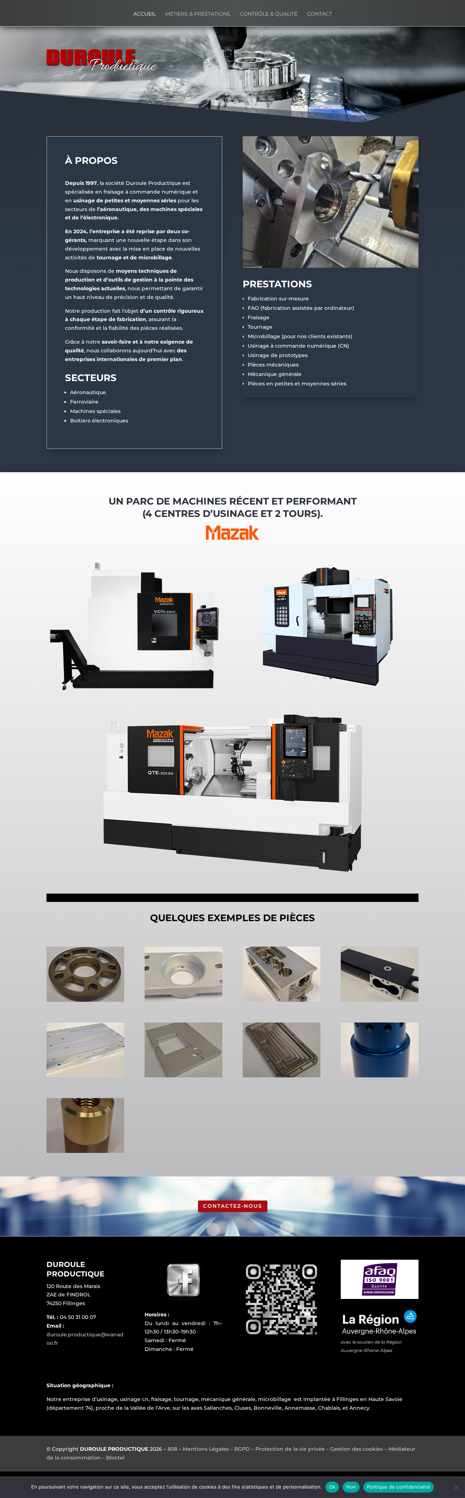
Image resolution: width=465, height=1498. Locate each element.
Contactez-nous (232, 1206)
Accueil (144, 14)
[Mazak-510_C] (330, 690)
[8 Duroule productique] (379, 1075)
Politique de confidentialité (398, 1487)
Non (351, 1487)
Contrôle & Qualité (269, 14)
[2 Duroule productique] (183, 1000)
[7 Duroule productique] (281, 1075)
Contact (319, 14)
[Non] (456, 1487)
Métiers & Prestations (197, 14)
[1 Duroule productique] (85, 1000)
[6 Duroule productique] (183, 1075)
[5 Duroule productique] (85, 1075)
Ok (332, 1487)
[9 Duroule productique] (85, 1151)
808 (172, 1449)
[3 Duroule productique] (281, 1000)
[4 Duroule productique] (379, 1000)
